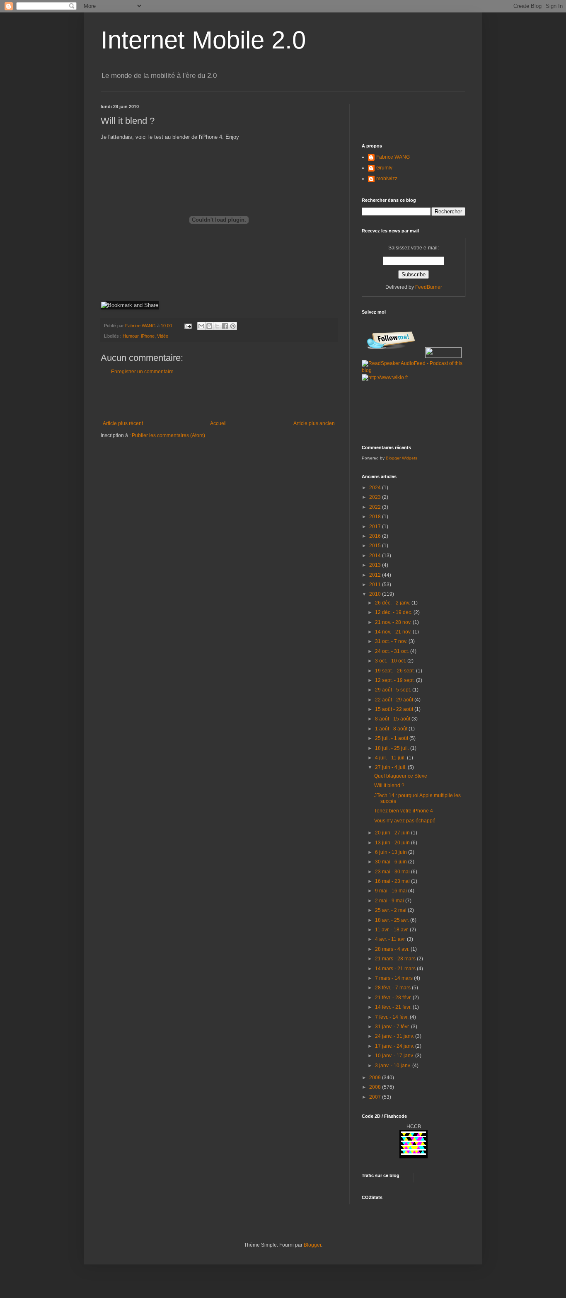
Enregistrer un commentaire (142, 372)
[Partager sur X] (217, 326)
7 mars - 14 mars (394, 978)
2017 (375, 526)
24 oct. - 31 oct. (392, 651)
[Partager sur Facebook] (225, 326)
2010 (375, 594)
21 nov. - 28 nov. (394, 622)
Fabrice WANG (393, 157)
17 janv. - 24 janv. (395, 1046)
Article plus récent (123, 423)
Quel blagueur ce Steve (400, 776)
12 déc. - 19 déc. (394, 612)
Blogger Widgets (401, 458)
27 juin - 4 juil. (391, 767)
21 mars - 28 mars (396, 959)
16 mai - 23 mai (393, 881)
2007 (375, 1097)
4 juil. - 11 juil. (391, 758)
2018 (375, 517)
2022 (375, 507)
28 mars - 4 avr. (393, 949)
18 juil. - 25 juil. (392, 748)
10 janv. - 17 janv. (395, 1056)
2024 (375, 488)
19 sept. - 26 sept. (395, 671)
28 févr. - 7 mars (393, 988)
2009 (375, 1077)
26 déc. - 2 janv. (393, 603)
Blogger (312, 1245)
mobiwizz (386, 178)
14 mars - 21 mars (396, 969)
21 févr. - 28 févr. (394, 998)
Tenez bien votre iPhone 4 (403, 811)
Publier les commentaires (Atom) (168, 435)
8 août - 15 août (393, 719)
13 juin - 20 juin (393, 843)
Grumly (384, 168)
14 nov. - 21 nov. (394, 632)
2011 (375, 584)
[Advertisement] (219, 397)
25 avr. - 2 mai (391, 910)
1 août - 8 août (392, 729)
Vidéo (162, 336)
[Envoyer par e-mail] (201, 326)
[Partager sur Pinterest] (233, 326)
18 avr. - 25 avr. (392, 920)
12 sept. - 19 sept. (395, 680)
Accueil (218, 423)
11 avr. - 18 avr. (392, 930)
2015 (375, 546)
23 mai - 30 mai (393, 872)
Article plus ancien (314, 423)
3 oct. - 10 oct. (391, 661)
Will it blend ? (389, 785)
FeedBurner (428, 287)
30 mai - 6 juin (391, 862)
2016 (375, 536)
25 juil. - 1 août (392, 738)
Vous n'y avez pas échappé (404, 821)
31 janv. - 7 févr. (393, 1027)
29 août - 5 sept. (393, 690)
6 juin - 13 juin (391, 852)
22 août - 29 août (394, 700)
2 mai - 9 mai (390, 901)
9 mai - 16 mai (391, 891)
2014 (375, 555)
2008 (375, 1087)
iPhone (148, 336)
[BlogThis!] (209, 326)
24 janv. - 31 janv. (395, 1036)
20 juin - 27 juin (393, 833)
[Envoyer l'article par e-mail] (187, 325)
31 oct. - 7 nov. (392, 641)
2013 (375, 565)
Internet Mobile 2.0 (203, 40)
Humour (130, 336)
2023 (375, 497)
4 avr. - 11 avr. (391, 939)
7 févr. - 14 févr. (392, 1017)
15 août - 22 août (394, 709)
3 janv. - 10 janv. (393, 1065)
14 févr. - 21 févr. (394, 1007)
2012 (375, 575)
